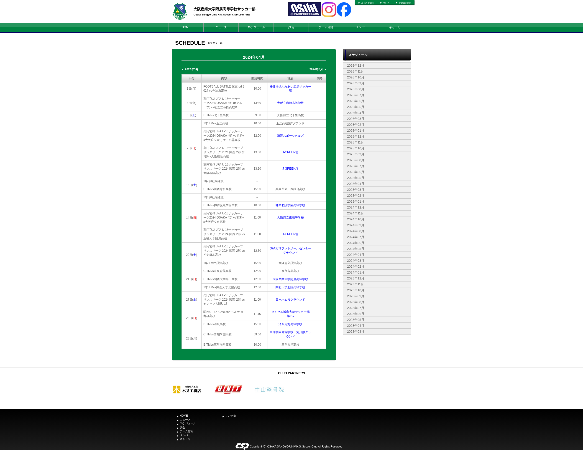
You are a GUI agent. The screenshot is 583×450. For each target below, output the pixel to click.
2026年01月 (355, 130)
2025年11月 (355, 142)
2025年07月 (355, 166)
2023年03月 (355, 331)
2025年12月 (355, 136)
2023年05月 (355, 320)
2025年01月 (355, 201)
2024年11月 (355, 213)
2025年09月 (355, 154)
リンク (386, 3)
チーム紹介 (326, 27)
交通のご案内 (405, 3)
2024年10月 (355, 219)
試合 (291, 27)
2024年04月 (355, 254)
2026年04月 (355, 113)
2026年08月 (355, 89)
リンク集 (230, 415)
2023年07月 (355, 308)
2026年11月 (355, 71)
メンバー (361, 27)
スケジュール (256, 27)
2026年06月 (355, 101)
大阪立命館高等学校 (290, 103)
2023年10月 (355, 290)
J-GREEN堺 (290, 152)
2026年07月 (355, 95)
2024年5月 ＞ (317, 69)
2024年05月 (355, 249)
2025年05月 (355, 178)
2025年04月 (355, 184)
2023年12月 (355, 278)
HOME (186, 27)
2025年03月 (355, 189)
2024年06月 (355, 243)
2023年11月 (355, 284)
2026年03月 (355, 119)
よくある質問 (367, 3)
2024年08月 (355, 231)
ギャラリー (396, 27)
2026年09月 (355, 83)
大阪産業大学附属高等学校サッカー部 (225, 8)
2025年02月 (355, 195)
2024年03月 (355, 260)
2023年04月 (355, 325)
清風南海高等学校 (290, 324)
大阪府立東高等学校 (290, 217)
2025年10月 (355, 148)
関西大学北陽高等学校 (290, 287)
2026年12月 (355, 65)
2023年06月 (355, 314)
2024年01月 (355, 272)
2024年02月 (355, 266)
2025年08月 (355, 160)
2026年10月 (355, 77)
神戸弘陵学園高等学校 (290, 205)
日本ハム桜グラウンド (290, 299)
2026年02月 (355, 124)
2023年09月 (355, 296)
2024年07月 (355, 237)
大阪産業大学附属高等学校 (290, 279)
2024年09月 (355, 225)
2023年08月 (355, 302)
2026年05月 (355, 107)
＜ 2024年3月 (190, 69)
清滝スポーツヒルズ (290, 135)
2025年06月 (355, 172)
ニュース (221, 27)
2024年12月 (355, 207)
